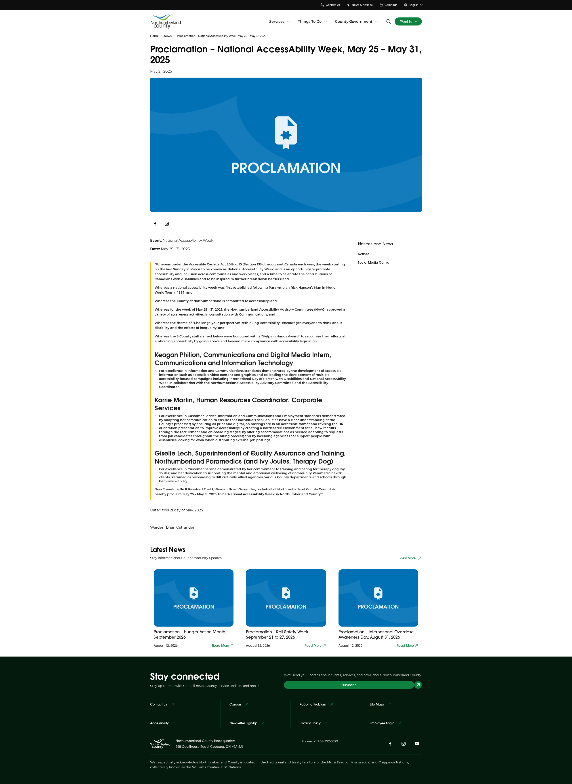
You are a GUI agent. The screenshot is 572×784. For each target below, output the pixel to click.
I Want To (405, 21)
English (414, 4)
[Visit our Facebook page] (390, 744)
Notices (363, 254)
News (168, 36)
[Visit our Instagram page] (167, 224)
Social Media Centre (373, 263)
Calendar (391, 4)
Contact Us (333, 4)
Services (276, 21)
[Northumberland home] (165, 21)
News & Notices (362, 4)
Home (154, 36)
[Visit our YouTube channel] (417, 744)
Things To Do (310, 21)
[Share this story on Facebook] (155, 224)
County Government (353, 21)
